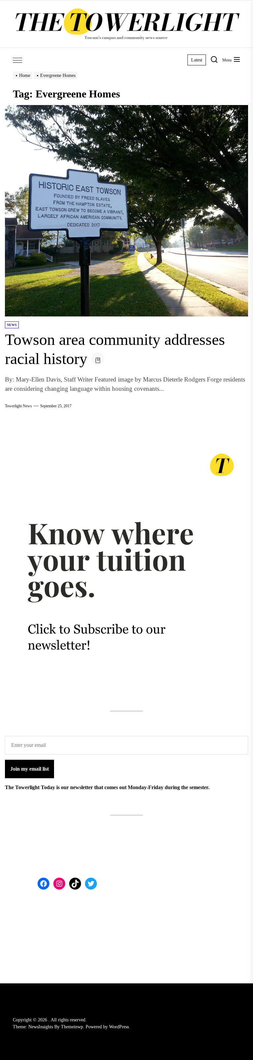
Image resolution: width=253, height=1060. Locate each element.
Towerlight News (18, 406)
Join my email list (29, 769)
